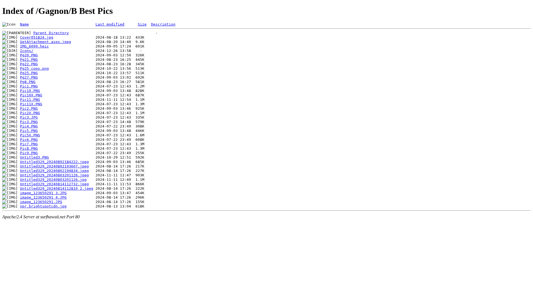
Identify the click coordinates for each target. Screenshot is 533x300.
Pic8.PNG (29, 148)
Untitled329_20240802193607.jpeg (54, 166)
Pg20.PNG (29, 55)
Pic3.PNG (29, 122)
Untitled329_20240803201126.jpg (53, 180)
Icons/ (26, 51)
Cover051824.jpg (36, 37)
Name (24, 24)
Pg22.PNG (29, 64)
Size (142, 24)
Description (163, 24)
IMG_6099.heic (34, 46)
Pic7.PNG (29, 144)
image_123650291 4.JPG (43, 197)
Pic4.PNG (29, 126)
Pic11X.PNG (31, 104)
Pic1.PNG (29, 86)
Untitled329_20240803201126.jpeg (54, 175)
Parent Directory (51, 33)
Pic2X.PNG (30, 113)
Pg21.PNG (29, 60)
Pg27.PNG (29, 77)
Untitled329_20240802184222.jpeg (54, 162)
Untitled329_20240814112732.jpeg (54, 184)
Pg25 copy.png (34, 68)
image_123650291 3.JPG (43, 193)
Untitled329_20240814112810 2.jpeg (56, 188)
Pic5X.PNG (30, 135)
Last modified (109, 24)
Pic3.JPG (29, 117)
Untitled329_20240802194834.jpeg (54, 171)
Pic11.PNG (30, 100)
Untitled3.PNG (34, 157)
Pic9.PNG (29, 153)
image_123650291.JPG (41, 202)
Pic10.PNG (30, 91)
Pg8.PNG (28, 82)
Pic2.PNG (29, 108)
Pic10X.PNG (31, 95)
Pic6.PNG (29, 140)
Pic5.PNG (29, 131)
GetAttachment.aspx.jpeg (45, 42)
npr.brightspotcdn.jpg (43, 206)
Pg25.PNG (29, 73)
